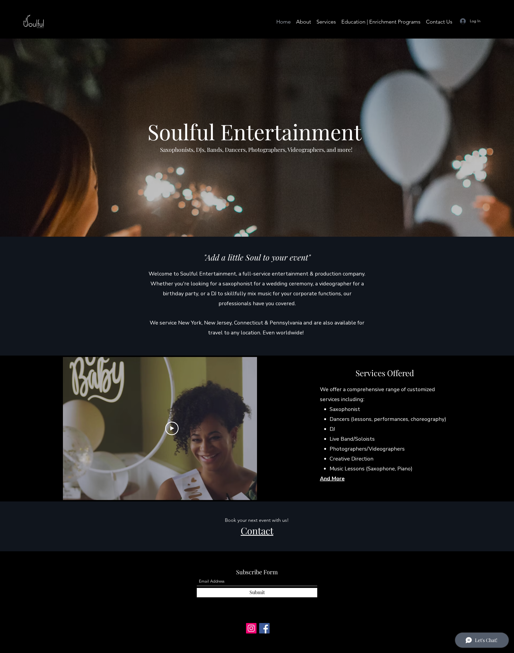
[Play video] (172, 428)
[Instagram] (251, 628)
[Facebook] (264, 628)
